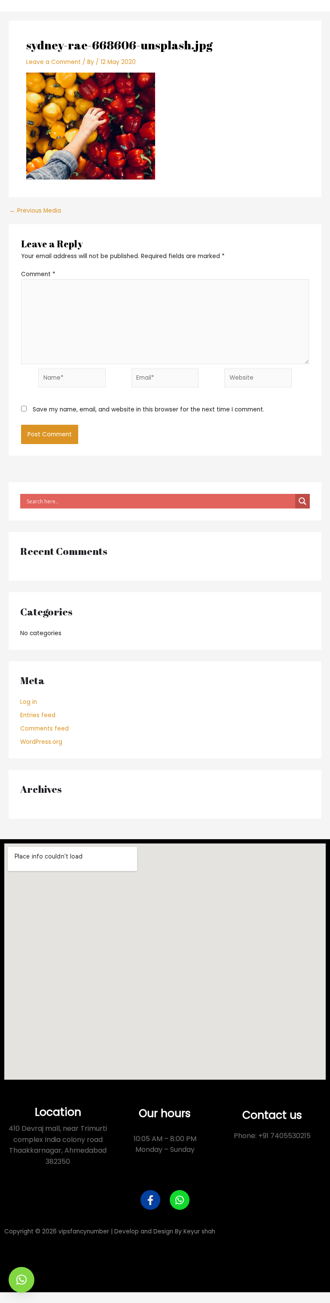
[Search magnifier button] (302, 501)
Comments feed (44, 729)
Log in (28, 702)
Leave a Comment (53, 62)
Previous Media (35, 211)
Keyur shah (199, 1231)
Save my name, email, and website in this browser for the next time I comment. (148, 409)
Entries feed (37, 715)
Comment (38, 274)
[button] (21, 1280)
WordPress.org (41, 742)
